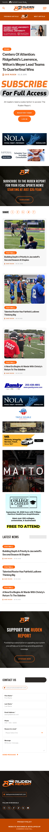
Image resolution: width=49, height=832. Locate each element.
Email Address (10, 712)
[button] (3, 8)
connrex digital (24, 829)
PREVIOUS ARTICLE (11, 16)
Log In (24, 119)
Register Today (24, 113)
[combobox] (25, 732)
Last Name (9, 704)
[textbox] (22, 732)
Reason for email (11, 729)
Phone (7, 721)
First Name (9, 696)
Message (8, 740)
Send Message (9, 755)
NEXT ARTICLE (39, 16)
